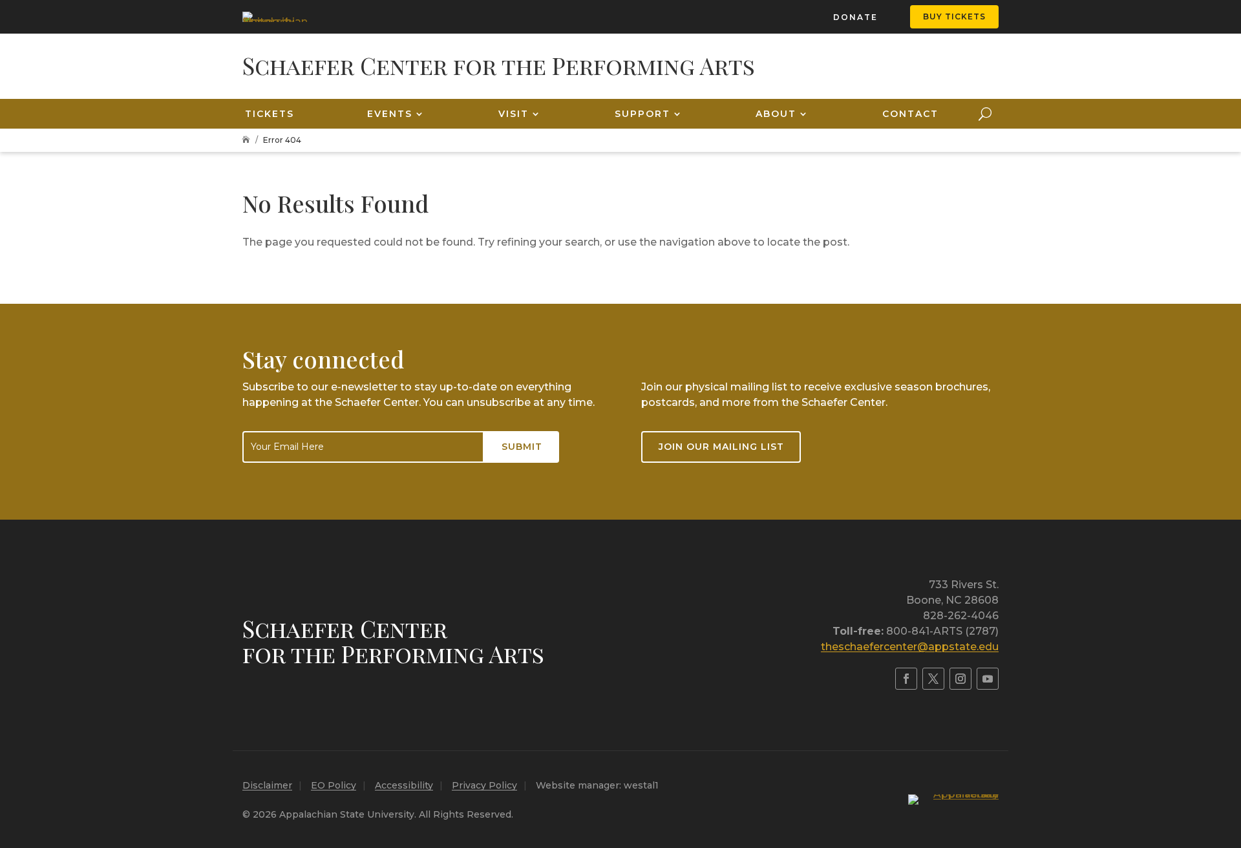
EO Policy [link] (333, 785)
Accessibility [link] (404, 785)
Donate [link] (855, 17)
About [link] (776, 114)
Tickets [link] (269, 114)
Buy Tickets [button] (954, 16)
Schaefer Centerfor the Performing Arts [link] (393, 641)
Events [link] (389, 114)
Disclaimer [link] (267, 785)
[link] (274, 17)
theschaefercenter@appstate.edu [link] (910, 647)
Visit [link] (513, 114)
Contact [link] (910, 114)
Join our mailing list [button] (721, 446)
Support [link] (642, 114)
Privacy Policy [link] (484, 785)
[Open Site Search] (985, 114)
